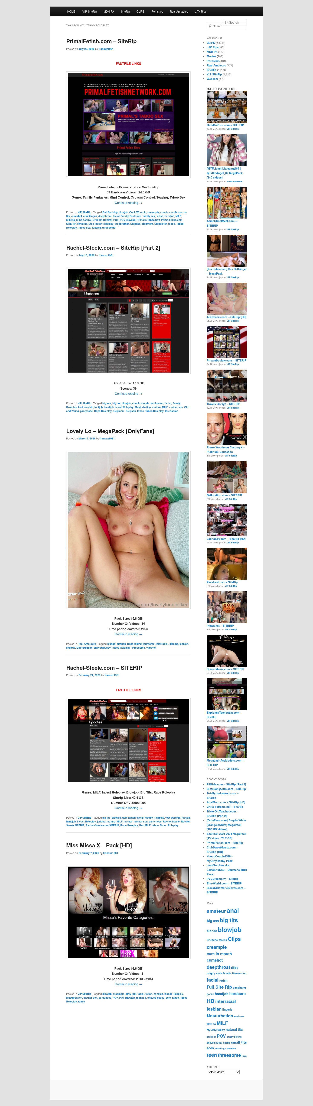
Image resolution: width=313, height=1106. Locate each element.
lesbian (183, 644)
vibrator (151, 647)
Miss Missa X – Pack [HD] (99, 845)
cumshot (76, 216)
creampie (153, 212)
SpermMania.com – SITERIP (225, 669)
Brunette (212, 940)
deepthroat (105, 216)
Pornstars (157, 11)
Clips (234, 939)
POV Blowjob (127, 220)
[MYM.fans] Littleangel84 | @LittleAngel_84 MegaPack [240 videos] (225, 172)
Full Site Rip (219, 987)
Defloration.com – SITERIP (224, 495)
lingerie (70, 647)
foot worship (85, 407)
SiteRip (125, 11)
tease (81, 1001)
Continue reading (128, 202)
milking (70, 220)
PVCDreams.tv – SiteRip (222, 879)
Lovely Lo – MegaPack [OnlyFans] (110, 431)
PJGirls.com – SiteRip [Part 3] (226, 784)
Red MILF (145, 825)
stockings (220, 1048)
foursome (149, 644)
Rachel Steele (171, 821)
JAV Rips (201, 11)
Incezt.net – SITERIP (220, 626)
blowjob (123, 212)
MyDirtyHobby (216, 1030)
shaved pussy (102, 647)
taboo (171, 224)
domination (156, 403)
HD (210, 1001)
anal (233, 910)
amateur (216, 910)
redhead (141, 997)
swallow (231, 1048)
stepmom (147, 224)
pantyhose (86, 411)
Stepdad (135, 224)
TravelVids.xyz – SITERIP (223, 404)
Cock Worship (137, 212)
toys (244, 1055)
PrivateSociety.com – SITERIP (226, 360)
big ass (106, 403)
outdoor (211, 1036)
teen (212, 1054)
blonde (111, 644)
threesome (108, 227)
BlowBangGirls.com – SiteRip (226, 789)
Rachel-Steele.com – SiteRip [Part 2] (113, 247)
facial (116, 216)
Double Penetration (234, 973)
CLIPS (140, 11)
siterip (226, 1042)
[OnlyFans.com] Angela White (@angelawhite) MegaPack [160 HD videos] (226, 824)
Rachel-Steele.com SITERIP (102, 825)
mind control (83, 220)
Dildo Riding (134, 644)
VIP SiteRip (89, 11)
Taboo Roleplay (154, 411)
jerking (101, 821)
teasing (96, 227)
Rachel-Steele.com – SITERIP (104, 667)
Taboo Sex (84, 227)
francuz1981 (106, 49)
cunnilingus (90, 216)
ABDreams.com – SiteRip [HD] (226, 317)
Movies (211, 56)
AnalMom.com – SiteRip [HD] (226, 802)
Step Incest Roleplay (101, 224)
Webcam (212, 79)
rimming (82, 224)
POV (116, 220)
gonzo (210, 994)
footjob (98, 407)
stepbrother (122, 224)
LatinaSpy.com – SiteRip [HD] (226, 539)
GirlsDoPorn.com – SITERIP (225, 125)
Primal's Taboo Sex (148, 220)
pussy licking (234, 1036)
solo (168, 997)
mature (156, 407)
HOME (71, 11)
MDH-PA (108, 11)
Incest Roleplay (124, 407)
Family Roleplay (154, 817)
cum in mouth (168, 212)
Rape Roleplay (103, 411)
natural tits (234, 1029)
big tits (116, 403)
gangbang (239, 987)
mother (128, 821)
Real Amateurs (179, 11)
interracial (162, 644)
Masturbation (143, 407)
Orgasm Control (102, 220)
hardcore (237, 993)
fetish (159, 216)
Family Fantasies (131, 216)
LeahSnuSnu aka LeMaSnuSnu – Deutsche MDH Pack (227, 869)
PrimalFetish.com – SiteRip (101, 41)
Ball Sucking (110, 212)
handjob (169, 216)
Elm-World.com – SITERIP (224, 883)
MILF (178, 216)
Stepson (131, 411)
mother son (176, 407)
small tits (239, 1042)
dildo (234, 967)
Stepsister (160, 224)
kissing (173, 644)
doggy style (214, 973)
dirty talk (131, 994)
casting (223, 940)
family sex (149, 216)
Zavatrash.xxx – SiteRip (222, 582)
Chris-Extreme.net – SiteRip (225, 807)
